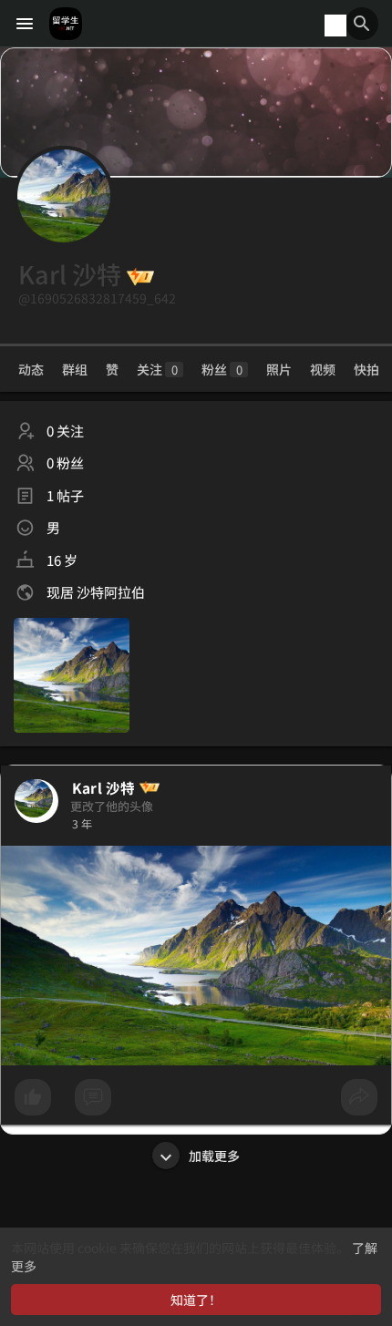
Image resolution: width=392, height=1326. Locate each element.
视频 (322, 369)
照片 (279, 369)
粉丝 (221, 369)
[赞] (196, 1102)
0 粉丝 (65, 462)
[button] (362, 23)
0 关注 (65, 430)
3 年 (82, 824)
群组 (75, 369)
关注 (157, 369)
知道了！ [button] (196, 1299)
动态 (31, 369)
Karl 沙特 (103, 788)
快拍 (366, 369)
